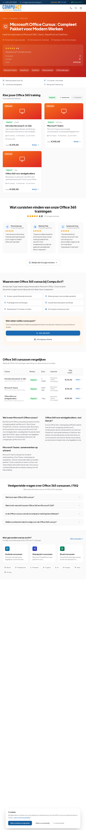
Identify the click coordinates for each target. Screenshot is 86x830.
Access (9, 572)
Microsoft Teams (11, 388)
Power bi (35, 567)
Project (67, 567)
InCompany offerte (44, 339)
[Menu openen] (80, 8)
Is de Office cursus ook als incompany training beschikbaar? (32, 514)
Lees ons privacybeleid (22, 818)
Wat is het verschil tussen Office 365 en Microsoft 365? (29, 505)
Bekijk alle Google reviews (43, 262)
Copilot (48, 567)
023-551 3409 (44, 333)
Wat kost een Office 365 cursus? (19, 497)
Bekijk (78, 380)
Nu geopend (77, 2)
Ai (58, 567)
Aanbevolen (65, 97)
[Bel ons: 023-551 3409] (71, 8)
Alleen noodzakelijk (43, 823)
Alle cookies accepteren (20, 823)
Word (8, 567)
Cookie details (58, 823)
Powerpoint (21, 567)
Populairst (78, 97)
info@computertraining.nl (31, 2)
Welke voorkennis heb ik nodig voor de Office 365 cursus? (31, 522)
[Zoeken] (75, 8)
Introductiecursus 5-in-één (15, 379)
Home (5, 18)
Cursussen (13, 18)
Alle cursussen (75, 539)
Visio (78, 567)
